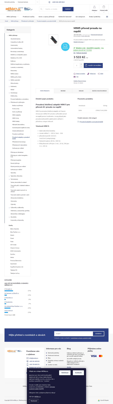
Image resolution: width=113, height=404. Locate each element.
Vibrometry (14, 201)
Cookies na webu (52, 365)
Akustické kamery (15, 39)
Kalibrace (13, 61)
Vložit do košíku (94, 65)
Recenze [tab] (63, 91)
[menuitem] (13, 16)
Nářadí (12, 89)
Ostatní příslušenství (18, 131)
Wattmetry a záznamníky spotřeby (20, 211)
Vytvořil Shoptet (104, 400)
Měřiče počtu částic (16, 77)
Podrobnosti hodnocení (96, 34)
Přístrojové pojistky (16, 160)
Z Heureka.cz (9, 298)
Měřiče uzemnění (15, 80)
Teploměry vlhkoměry (16, 176)
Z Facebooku (8, 302)
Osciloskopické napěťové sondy (21, 128)
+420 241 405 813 (34, 361)
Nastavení (34, 401)
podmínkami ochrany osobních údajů (81, 338)
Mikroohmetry (14, 83)
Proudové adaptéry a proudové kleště (21, 138)
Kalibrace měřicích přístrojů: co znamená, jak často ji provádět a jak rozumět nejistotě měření (75, 354)
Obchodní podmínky (10, 2)
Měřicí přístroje (13, 35)
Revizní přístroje (15, 163)
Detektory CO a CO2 (16, 58)
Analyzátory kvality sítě (17, 42)
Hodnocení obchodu (23, 2)
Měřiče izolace (14, 74)
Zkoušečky (13, 217)
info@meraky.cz (33, 358)
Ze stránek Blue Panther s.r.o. (14, 306)
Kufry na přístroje (17, 112)
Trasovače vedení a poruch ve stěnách (19, 191)
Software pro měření (18, 148)
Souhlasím (78, 373)
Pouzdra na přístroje (17, 134)
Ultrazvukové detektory (17, 198)
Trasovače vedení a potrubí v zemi (20, 195)
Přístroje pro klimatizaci (17, 152)
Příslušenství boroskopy (19, 142)
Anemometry (14, 45)
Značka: (80, 81)
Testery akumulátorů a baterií (18, 182)
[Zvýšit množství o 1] (81, 64)
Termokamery (14, 179)
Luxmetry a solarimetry (17, 67)
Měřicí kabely (15, 121)
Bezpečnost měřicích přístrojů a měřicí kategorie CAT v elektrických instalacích (75, 362)
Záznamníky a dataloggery (18, 214)
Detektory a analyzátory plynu (19, 55)
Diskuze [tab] (81, 91)
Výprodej (13, 204)
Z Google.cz (8, 289)
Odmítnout (64, 373)
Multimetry (14, 86)
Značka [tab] (99, 91)
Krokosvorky (15, 109)
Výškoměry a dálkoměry (17, 207)
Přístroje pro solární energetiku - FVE (19, 156)
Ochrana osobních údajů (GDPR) (42, 388)
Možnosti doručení (81, 53)
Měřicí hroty (15, 118)
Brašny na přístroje (17, 105)
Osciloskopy (14, 93)
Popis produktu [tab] (45, 91)
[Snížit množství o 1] (81, 67)
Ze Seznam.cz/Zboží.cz (12, 293)
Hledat (68, 9)
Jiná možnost (9, 311)
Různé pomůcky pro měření (18, 166)
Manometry (14, 70)
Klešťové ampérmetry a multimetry (20, 64)
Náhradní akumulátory (18, 124)
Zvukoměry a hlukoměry (17, 220)
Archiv (69, 367)
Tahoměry (13, 173)
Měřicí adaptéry (16, 115)
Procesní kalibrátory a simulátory (20, 99)
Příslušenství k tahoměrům (19, 145)
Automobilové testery (16, 48)
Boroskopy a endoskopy (17, 51)
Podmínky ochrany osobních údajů (55, 361)
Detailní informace (79, 42)
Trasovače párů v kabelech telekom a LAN (20, 186)
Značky (11, 225)
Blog (49, 358)
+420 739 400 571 (34, 364)
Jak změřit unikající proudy (74, 359)
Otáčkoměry (14, 96)
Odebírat (98, 334)
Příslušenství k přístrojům (18, 102)
